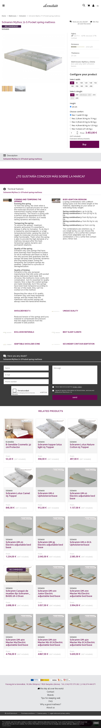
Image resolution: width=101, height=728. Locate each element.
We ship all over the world (88, 23)
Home (4, 16)
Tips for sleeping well (50, 698)
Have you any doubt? (80, 22)
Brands (50, 695)
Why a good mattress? (50, 704)
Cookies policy (42, 713)
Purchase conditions (28, 713)
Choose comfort (77, 111)
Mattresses (12, 16)
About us (50, 707)
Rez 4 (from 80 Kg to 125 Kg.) (84, 125)
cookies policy (6, 726)
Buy (84, 144)
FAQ (51, 701)
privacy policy (77, 387)
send (75, 397)
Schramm (22, 16)
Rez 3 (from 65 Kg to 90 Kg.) (83, 122)
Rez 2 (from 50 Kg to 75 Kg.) (83, 118)
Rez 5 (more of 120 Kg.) (81, 129)
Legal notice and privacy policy (60, 713)
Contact (50, 692)
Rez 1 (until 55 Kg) (79, 115)
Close (96, 723)
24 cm (74, 106)
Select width (75, 79)
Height (73, 103)
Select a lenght (76, 91)
